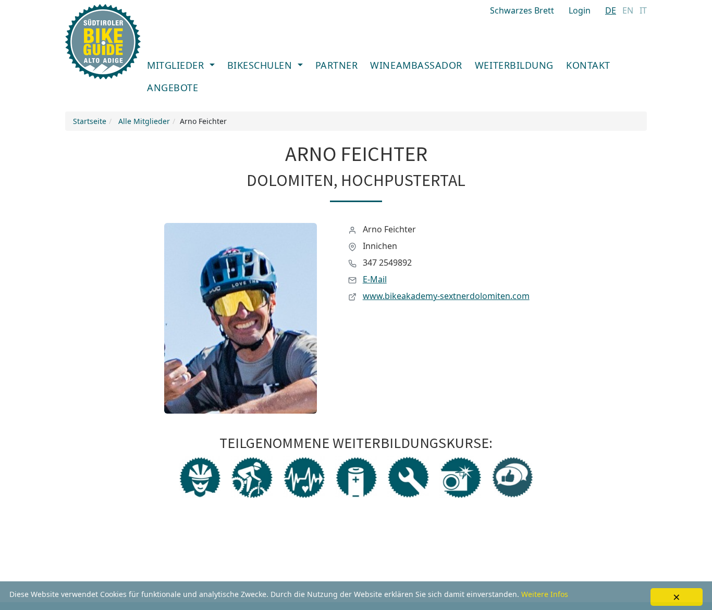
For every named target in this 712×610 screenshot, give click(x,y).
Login (580, 10)
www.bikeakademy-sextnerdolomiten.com (446, 296)
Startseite (89, 121)
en (627, 10)
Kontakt (588, 65)
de (610, 10)
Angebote (172, 87)
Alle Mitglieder (144, 121)
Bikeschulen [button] (261, 65)
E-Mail (375, 279)
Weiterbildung (514, 65)
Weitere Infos (544, 594)
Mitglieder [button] (177, 65)
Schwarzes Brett (522, 10)
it (643, 10)
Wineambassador (416, 65)
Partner (336, 65)
